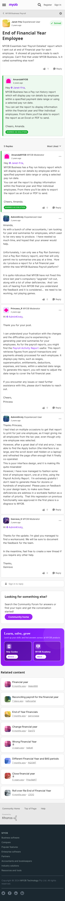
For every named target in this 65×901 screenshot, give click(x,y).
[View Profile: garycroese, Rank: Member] (8, 714)
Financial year (20, 682)
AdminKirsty (17, 217)
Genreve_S (16, 519)
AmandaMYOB (20, 79)
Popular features (10, 847)
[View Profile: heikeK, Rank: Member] (8, 744)
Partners (6, 856)
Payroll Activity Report (26, 348)
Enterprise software (11, 851)
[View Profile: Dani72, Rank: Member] (8, 729)
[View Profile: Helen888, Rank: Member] (8, 684)
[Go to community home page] (13, 4)
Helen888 (33, 686)
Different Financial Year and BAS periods (35, 758)
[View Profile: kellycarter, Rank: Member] (8, 699)
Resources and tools (11, 870)
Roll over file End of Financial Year (31, 790)
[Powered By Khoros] (32, 817)
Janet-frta (16, 22)
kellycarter (31, 701)
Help (43, 808)
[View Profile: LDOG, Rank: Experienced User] (8, 793)
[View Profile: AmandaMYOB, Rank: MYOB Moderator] (7, 156)
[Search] (39, 5)
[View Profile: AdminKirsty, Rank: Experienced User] (6, 218)
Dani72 (31, 730)
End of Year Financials (25, 711)
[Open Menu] (60, 13)
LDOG (31, 794)
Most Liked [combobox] (54, 146)
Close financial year (23, 773)
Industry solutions (10, 865)
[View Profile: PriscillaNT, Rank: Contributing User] (8, 776)
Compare (6, 842)
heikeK (29, 747)
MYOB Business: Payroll (15, 13)
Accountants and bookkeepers (17, 861)
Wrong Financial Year (24, 741)
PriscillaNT (31, 779)
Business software (10, 837)
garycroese (33, 715)
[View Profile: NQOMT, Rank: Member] (8, 761)
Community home (18, 616)
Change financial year (24, 726)
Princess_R (16, 308)
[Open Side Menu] (4, 5)
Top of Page (30, 808)
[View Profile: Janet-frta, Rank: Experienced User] (6, 23)
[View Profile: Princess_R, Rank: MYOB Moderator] (6, 310)
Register (48, 4)
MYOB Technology (29, 880)
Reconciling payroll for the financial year (35, 696)
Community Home (11, 808)
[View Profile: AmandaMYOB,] (8, 81)
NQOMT (32, 762)
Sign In (57, 4)
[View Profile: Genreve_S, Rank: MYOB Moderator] (6, 521)
